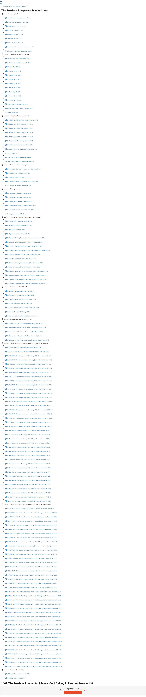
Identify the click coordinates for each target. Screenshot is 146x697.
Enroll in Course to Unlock (73, 692)
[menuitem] (1, 4)
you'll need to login (80, 690)
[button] (1, 1)
